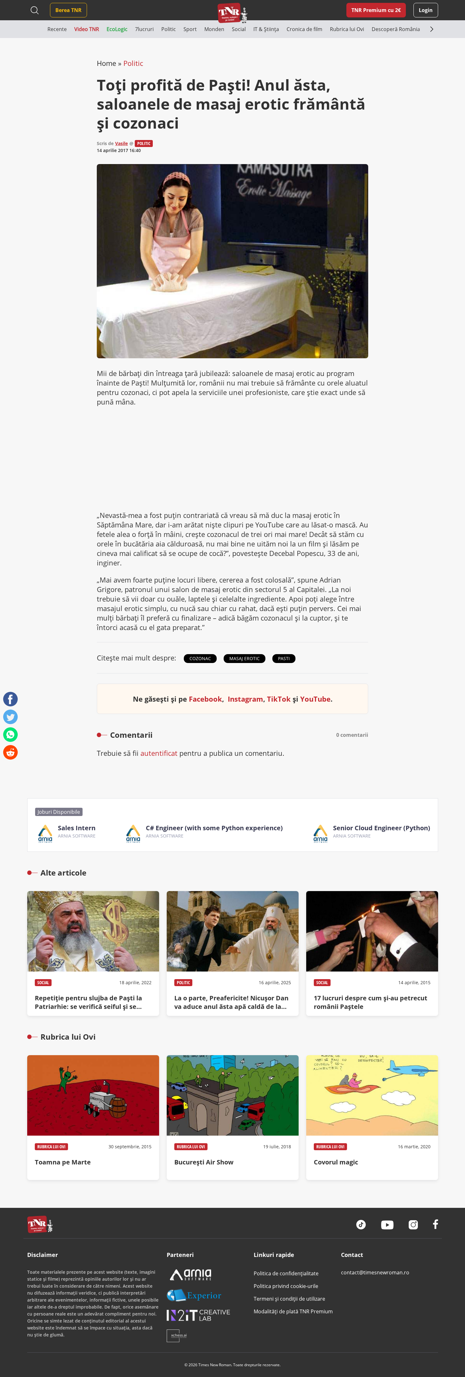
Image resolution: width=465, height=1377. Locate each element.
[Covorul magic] (372, 1117)
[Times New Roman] (233, 13)
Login (426, 10)
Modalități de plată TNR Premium (293, 1311)
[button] (37, 29)
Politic (133, 63)
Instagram (245, 699)
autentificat (158, 753)
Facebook (205, 699)
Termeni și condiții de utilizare (289, 1298)
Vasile (121, 143)
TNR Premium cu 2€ (376, 10)
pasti (284, 658)
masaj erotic (244, 658)
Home (106, 63)
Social (43, 982)
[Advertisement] (232, 458)
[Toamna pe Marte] (93, 1117)
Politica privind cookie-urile (286, 1286)
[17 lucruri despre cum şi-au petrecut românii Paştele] (372, 953)
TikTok (279, 699)
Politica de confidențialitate (286, 1273)
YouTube (315, 699)
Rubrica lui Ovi (51, 1147)
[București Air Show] (233, 1117)
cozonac (200, 658)
